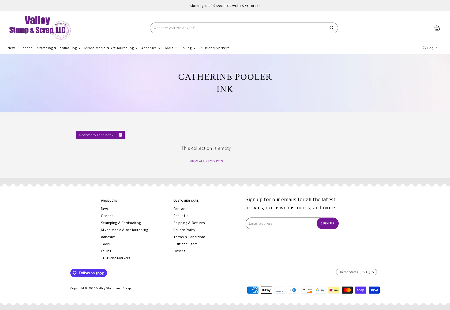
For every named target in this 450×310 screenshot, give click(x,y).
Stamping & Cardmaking (57, 48)
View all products (206, 161)
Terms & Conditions (189, 236)
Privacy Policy (184, 229)
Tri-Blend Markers (214, 48)
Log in (432, 48)
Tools (169, 48)
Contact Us (182, 208)
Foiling (187, 48)
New (11, 48)
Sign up (328, 223)
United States (354, 272)
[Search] (332, 28)
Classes (26, 48)
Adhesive (149, 48)
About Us (180, 215)
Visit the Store (185, 244)
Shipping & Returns (189, 222)
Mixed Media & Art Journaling (109, 48)
